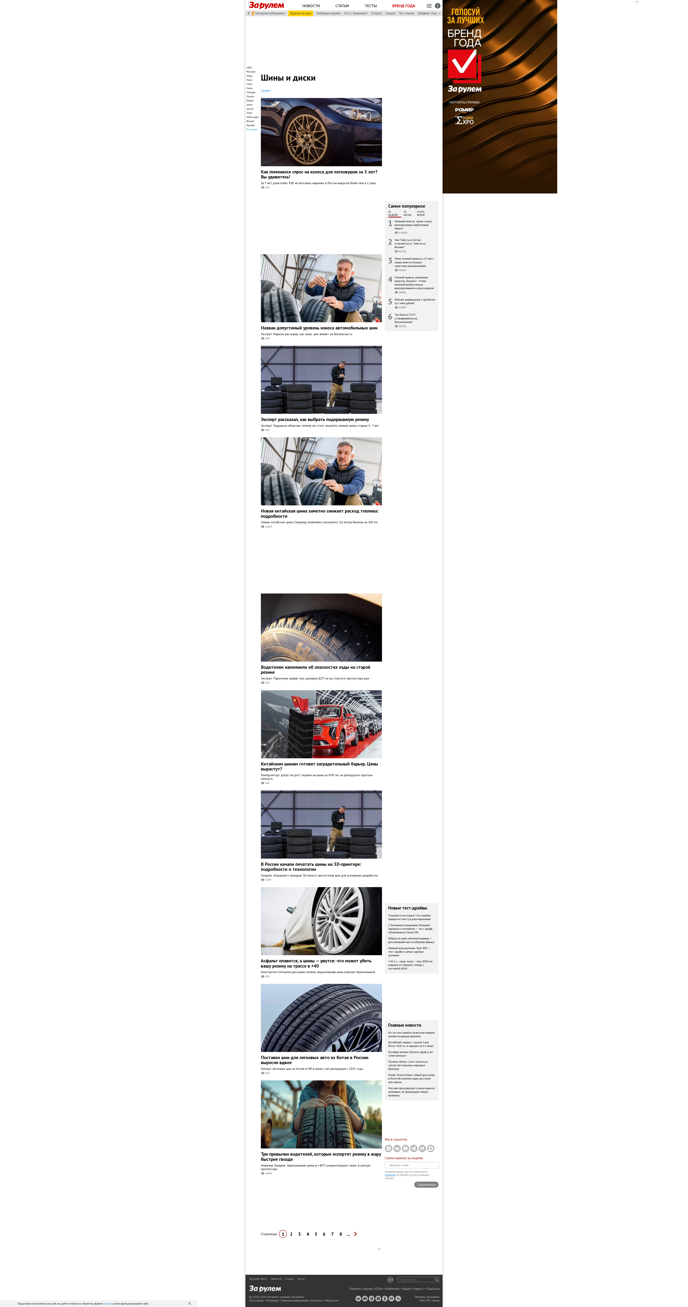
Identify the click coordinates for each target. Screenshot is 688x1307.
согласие (390, 1175)
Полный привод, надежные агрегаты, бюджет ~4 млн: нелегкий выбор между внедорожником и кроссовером (414, 282)
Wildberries (392, 1289)
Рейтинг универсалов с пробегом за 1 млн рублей (415, 301)
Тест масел (406, 13)
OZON (378, 1289)
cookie (106, 1303)
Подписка (433, 1289)
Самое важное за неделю (404, 1158)
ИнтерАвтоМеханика (270, 13)
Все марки (252, 129)
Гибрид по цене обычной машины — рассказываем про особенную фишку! (411, 940)
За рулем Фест (258, 1278)
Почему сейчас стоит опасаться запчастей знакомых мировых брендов (408, 1065)
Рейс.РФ (424, 1300)
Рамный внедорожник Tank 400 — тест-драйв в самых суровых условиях (409, 951)
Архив (436, 1300)
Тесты (371, 5)
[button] (190, 1304)
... (348, 1234)
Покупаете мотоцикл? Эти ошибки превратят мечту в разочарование (409, 917)
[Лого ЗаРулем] (266, 5)
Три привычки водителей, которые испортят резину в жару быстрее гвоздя (321, 1156)
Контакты (317, 1300)
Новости (311, 5)
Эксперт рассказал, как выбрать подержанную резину (315, 419)
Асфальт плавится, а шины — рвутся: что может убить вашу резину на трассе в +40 (316, 963)
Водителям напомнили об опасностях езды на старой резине (315, 669)
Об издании (256, 1300)
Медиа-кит (332, 1300)
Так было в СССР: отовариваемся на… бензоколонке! (407, 318)
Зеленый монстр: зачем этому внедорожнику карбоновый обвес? (413, 224)
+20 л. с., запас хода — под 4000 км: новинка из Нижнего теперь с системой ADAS (410, 964)
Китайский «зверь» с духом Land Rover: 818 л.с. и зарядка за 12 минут (411, 1044)
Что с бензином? (356, 13)
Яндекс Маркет (413, 1289)
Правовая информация (294, 1300)
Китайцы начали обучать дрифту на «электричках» (410, 1053)
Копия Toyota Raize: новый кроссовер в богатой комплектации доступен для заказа (411, 1078)
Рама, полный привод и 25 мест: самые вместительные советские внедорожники (414, 262)
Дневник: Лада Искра (433, 13)
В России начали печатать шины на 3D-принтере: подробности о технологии (311, 866)
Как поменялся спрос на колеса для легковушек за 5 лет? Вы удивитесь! (319, 174)
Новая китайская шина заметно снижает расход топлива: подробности (319, 513)
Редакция (272, 1300)
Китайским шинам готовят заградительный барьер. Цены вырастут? (319, 766)
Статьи (342, 5)
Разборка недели (329, 13)
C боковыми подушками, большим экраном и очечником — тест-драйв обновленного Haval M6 (410, 928)
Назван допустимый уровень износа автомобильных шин (319, 328)
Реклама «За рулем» (427, 1297)
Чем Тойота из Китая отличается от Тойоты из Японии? (410, 243)
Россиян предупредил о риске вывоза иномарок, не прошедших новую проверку (411, 1091)
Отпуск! (376, 13)
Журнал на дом (300, 13)
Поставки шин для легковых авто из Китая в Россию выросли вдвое (314, 1060)
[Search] (436, 1279)
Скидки (390, 13)
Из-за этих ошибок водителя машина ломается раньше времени (411, 1034)
